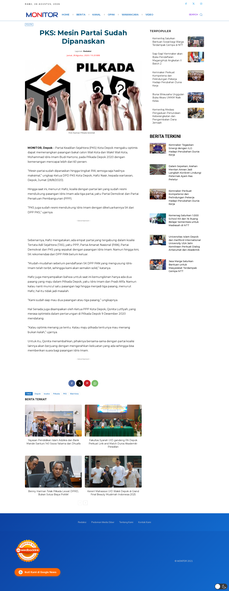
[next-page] (85, 503)
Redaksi (87, 51)
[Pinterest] (87, 383)
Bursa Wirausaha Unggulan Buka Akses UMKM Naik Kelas (168, 97)
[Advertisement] (83, 228)
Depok (38, 393)
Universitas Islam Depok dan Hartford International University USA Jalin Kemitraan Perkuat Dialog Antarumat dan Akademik (185, 243)
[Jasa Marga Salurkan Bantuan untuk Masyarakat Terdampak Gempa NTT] (158, 264)
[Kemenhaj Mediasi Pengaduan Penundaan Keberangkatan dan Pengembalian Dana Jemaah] (196, 113)
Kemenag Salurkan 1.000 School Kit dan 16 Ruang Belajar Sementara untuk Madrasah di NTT (184, 220)
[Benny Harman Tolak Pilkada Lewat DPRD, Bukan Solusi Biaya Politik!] (53, 472)
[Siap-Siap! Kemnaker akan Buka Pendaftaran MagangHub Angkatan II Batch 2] (196, 57)
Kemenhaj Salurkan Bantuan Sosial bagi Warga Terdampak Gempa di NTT (168, 42)
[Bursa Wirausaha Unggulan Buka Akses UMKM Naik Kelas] (196, 97)
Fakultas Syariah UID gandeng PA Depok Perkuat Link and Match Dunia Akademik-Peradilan (113, 443)
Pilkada (56, 393)
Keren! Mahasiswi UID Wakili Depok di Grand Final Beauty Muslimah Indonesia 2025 (113, 493)
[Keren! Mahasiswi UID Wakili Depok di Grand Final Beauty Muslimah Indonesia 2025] (113, 472)
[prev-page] (80, 503)
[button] (196, 15)
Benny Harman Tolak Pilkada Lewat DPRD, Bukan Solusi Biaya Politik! (53, 493)
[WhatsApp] (95, 383)
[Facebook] (186, 4)
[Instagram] (201, 4)
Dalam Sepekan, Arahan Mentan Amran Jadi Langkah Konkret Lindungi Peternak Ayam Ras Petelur (185, 173)
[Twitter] (193, 4)
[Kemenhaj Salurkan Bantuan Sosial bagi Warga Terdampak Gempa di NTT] (196, 41)
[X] (79, 383)
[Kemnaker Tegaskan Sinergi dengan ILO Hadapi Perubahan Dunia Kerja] (158, 148)
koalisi (47, 393)
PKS (65, 393)
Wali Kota (74, 393)
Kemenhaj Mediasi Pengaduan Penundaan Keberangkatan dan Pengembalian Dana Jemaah (166, 116)
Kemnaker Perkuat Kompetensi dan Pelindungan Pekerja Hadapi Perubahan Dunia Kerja (167, 79)
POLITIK (29, 24)
